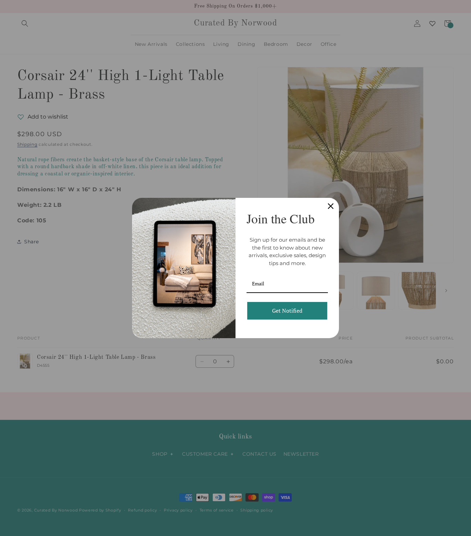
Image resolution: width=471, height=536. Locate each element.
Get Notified (287, 310)
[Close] (330, 206)
